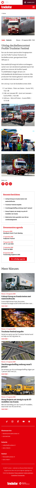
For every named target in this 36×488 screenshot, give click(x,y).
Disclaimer (11, 473)
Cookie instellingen (28, 473)
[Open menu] (34, 7)
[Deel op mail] (6, 183)
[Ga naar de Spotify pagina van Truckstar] (29, 421)
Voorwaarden (21, 475)
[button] (29, 2)
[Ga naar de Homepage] (6, 7)
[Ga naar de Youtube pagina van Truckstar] (23, 421)
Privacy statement (19, 473)
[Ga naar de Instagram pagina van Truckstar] (12, 421)
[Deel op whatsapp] (10, 183)
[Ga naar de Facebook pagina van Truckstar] (18, 421)
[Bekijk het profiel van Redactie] (6, 40)
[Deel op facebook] (2, 183)
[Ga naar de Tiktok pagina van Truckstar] (7, 421)
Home (4, 13)
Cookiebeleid (14, 475)
